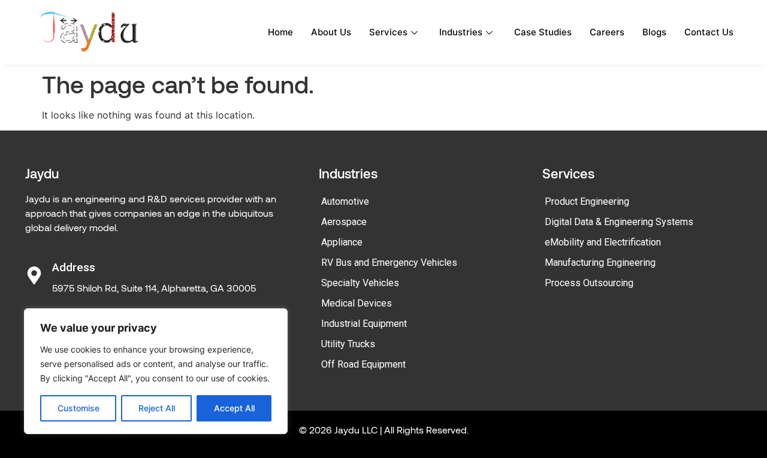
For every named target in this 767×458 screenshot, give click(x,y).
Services (388, 32)
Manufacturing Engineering (600, 262)
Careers (607, 32)
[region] (156, 371)
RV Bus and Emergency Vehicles (389, 262)
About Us (331, 32)
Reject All (156, 408)
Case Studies (543, 32)
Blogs (654, 32)
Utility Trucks (348, 344)
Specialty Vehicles (360, 283)
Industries (460, 32)
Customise (78, 408)
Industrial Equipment (364, 323)
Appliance (342, 242)
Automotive (345, 201)
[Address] (34, 275)
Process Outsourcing (589, 283)
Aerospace (344, 222)
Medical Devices (356, 303)
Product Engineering (587, 201)
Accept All (234, 408)
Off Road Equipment (363, 364)
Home (280, 32)
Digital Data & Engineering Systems (619, 222)
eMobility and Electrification (603, 242)
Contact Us (708, 32)
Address (73, 267)
